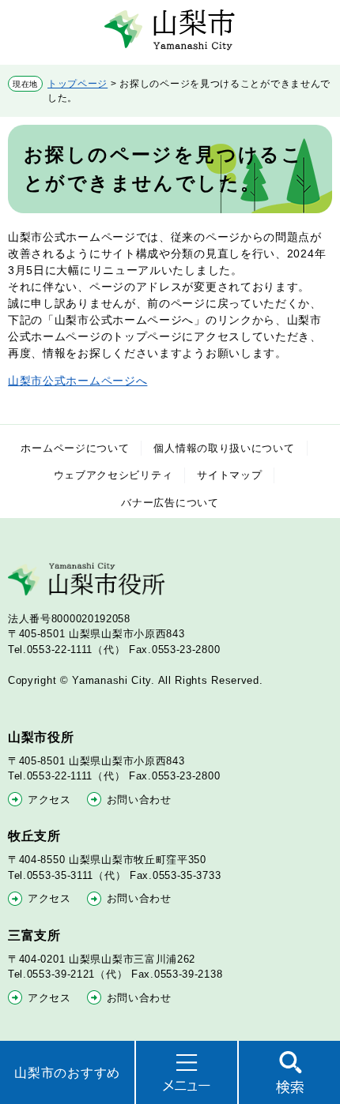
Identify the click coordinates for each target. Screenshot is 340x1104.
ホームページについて (75, 448)
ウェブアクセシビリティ (113, 475)
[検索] (289, 1072)
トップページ (77, 83)
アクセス (49, 799)
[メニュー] (186, 1072)
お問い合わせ (139, 799)
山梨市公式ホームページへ (77, 380)
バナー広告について (169, 503)
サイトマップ (229, 475)
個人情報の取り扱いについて (223, 448)
